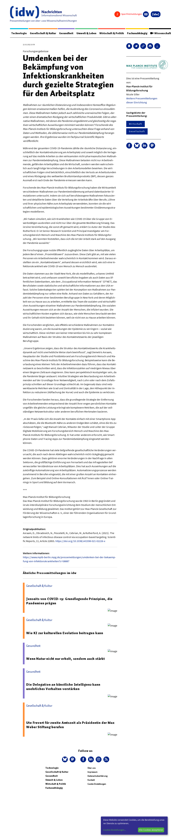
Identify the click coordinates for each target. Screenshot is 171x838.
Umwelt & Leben (86, 33)
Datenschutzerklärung (98, 775)
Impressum (93, 771)
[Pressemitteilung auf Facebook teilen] (129, 145)
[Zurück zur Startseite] (43, 14)
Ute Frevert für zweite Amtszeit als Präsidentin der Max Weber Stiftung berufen (70, 725)
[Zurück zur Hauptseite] (155, 14)
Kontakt (91, 779)
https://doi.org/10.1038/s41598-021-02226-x (80, 541)
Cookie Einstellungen (97, 783)
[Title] (143, 46)
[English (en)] (146, 14)
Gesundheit (66, 33)
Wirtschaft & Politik (111, 33)
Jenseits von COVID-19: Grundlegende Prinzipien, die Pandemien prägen (69, 601)
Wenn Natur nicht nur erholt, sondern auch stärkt (65, 658)
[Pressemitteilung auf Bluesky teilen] (137, 145)
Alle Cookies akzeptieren (151, 829)
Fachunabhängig (137, 33)
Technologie (19, 33)
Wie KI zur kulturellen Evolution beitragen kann (64, 633)
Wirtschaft (135, 123)
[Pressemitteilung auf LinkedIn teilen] (144, 145)
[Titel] (129, 46)
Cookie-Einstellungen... (114, 829)
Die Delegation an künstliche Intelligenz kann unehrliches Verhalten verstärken (63, 686)
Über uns (92, 767)
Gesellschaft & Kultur (43, 33)
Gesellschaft (137, 131)
